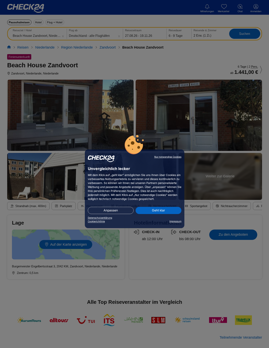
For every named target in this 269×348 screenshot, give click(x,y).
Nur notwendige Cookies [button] (167, 156)
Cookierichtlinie (96, 221)
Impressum (175, 221)
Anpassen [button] (111, 210)
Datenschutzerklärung (100, 217)
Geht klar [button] (158, 210)
